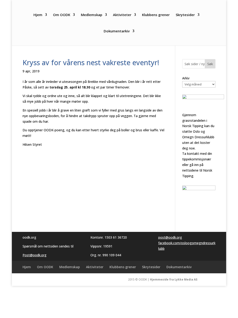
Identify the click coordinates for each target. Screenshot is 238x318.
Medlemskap (91, 15)
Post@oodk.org (34, 255)
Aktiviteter (122, 15)
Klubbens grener (156, 15)
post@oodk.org (170, 237)
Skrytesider (185, 15)
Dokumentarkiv (117, 31)
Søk (210, 64)
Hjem (37, 15)
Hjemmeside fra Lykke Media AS (173, 279)
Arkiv (185, 78)
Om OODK (61, 15)
